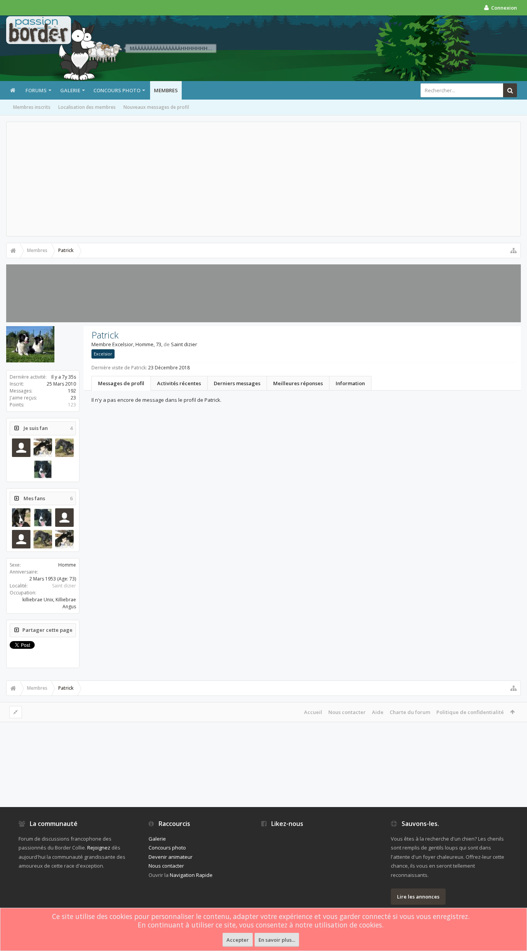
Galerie (70, 90)
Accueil (313, 712)
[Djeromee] (21, 517)
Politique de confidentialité (470, 712)
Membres (166, 90)
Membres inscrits (32, 107)
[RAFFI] (43, 469)
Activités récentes (179, 383)
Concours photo (116, 90)
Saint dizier (64, 585)
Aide (377, 712)
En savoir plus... (276, 939)
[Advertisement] (263, 179)
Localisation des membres (87, 107)
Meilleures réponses (298, 383)
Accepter (237, 939)
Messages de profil (121, 383)
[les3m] (43, 447)
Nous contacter (347, 712)
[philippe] (21, 539)
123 (72, 404)
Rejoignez (98, 847)
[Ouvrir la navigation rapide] (513, 250)
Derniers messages (237, 383)
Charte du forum (410, 712)
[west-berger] (21, 447)
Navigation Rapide (191, 874)
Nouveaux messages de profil (156, 107)
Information (350, 383)
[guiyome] (64, 447)
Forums (36, 90)
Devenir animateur (171, 856)
